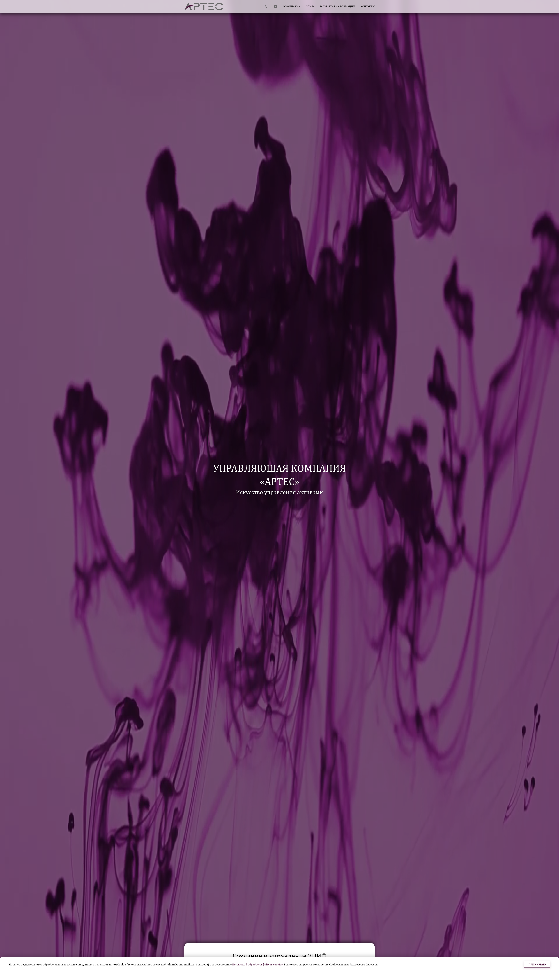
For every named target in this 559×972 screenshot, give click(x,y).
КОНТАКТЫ (368, 6)
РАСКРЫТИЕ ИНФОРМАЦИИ (337, 6)
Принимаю (537, 964)
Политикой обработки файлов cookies (257, 964)
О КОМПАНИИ (291, 6)
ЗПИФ (310, 6)
